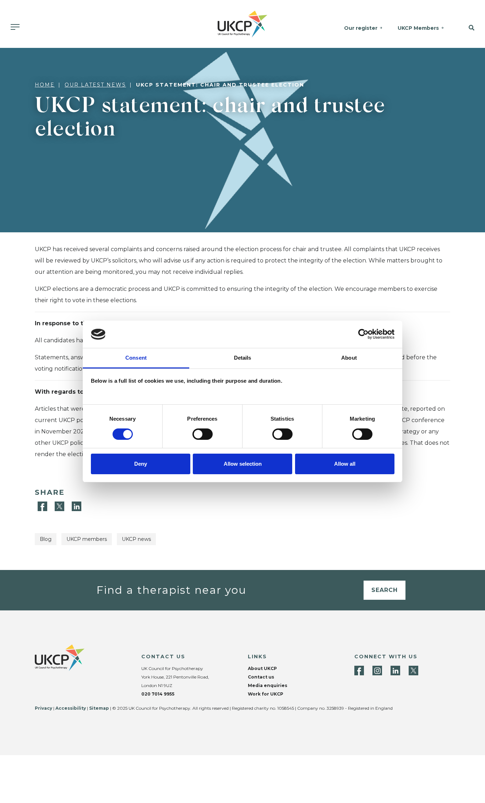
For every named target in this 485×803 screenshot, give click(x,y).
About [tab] (349, 358)
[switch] (202, 434)
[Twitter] (60, 506)
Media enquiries (267, 685)
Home (45, 85)
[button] (467, 28)
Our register (360, 28)
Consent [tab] (136, 358)
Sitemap (99, 708)
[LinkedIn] (76, 506)
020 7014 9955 (157, 694)
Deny (140, 464)
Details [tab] (242, 358)
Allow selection (243, 464)
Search (384, 590)
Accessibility (70, 708)
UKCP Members (418, 28)
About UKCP (262, 668)
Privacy (43, 708)
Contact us (261, 677)
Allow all (344, 464)
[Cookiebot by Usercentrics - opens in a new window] (363, 334)
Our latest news (95, 85)
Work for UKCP (265, 694)
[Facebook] (43, 506)
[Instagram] (377, 670)
